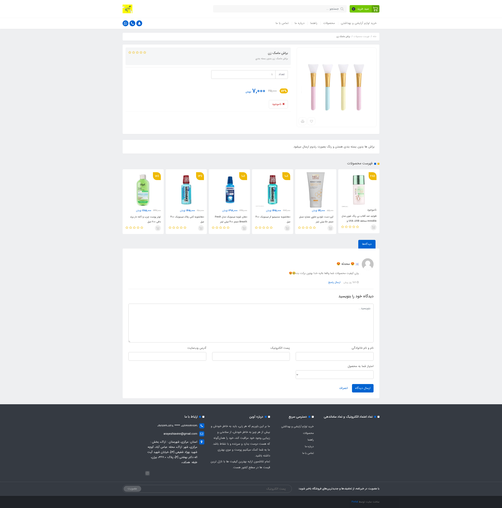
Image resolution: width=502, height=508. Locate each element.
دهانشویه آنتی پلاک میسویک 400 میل (187, 219)
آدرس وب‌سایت (196, 348)
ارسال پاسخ (334, 282)
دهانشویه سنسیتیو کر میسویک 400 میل (273, 219)
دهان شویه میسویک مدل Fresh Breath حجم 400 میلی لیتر (231, 219)
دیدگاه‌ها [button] (367, 244)
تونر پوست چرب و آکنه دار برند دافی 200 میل (145, 219)
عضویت (132, 488)
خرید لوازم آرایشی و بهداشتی (358, 23)
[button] (365, 9)
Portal (355, 502)
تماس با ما (282, 23)
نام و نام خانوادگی (363, 348)
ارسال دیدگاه (362, 388)
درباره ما (299, 23)
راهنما (313, 23)
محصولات (329, 23)
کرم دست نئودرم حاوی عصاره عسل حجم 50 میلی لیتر (316, 219)
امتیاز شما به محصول (361, 366)
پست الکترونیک (280, 348)
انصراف (343, 388)
